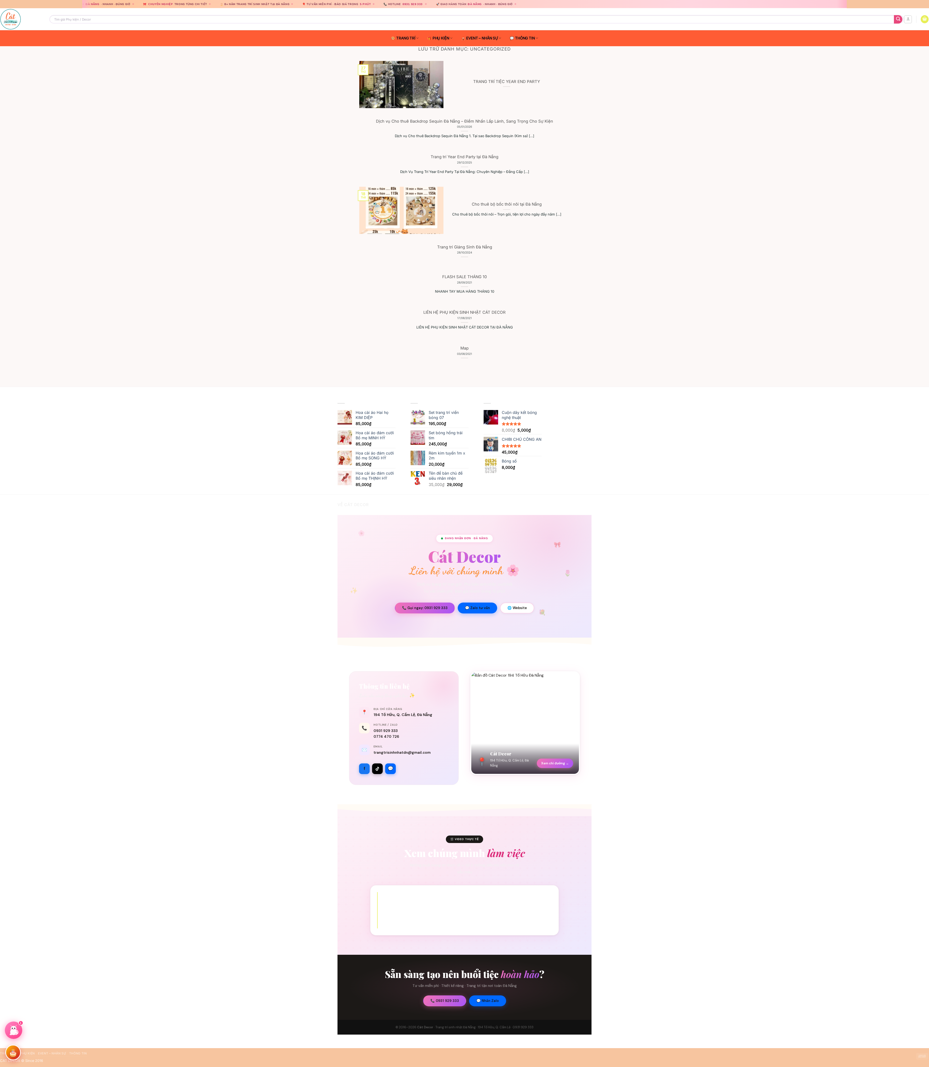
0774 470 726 (386, 736)
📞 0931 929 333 (444, 1001)
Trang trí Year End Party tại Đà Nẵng (464, 156)
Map (464, 348)
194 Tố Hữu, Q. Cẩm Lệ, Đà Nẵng (403, 714)
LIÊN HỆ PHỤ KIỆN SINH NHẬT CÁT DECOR (464, 312)
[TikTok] (377, 768)
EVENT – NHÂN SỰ (482, 38)
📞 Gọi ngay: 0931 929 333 (425, 608)
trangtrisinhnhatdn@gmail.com (402, 752)
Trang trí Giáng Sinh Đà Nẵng (464, 247)
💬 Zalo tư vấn (477, 608)
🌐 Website (517, 608)
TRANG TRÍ (405, 38)
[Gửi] (898, 19)
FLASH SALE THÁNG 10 (464, 276)
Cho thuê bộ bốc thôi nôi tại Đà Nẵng (507, 204)
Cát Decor (425, 1027)
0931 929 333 (347, 4)
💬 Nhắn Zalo (487, 1001)
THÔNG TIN (525, 38)
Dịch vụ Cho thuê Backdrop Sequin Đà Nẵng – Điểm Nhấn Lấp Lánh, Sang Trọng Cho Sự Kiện (464, 121)
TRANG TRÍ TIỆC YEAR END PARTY (506, 81)
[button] (908, 19)
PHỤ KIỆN (441, 38)
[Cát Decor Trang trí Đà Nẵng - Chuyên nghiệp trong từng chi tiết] (21, 19)
